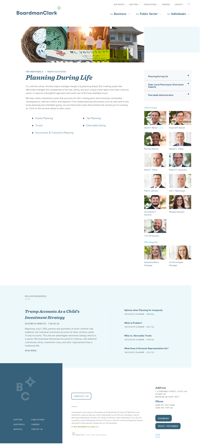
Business (118, 13)
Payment (163, 418)
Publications (150, 4)
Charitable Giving (96, 125)
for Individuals (34, 71)
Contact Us (81, 396)
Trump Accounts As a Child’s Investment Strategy (52, 314)
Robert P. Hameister (178, 169)
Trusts (39, 125)
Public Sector (147, 13)
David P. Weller (153, 127)
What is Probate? (133, 322)
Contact (179, 4)
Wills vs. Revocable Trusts (138, 335)
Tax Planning (93, 118)
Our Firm (133, 4)
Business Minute (35, 323)
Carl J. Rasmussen (177, 190)
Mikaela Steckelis (176, 211)
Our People (119, 4)
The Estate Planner (134, 314)
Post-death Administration (160, 94)
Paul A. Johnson (151, 190)
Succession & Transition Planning (54, 132)
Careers (166, 4)
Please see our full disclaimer (105, 423)
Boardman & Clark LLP (39, 10)
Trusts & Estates (56, 71)
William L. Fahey (176, 148)
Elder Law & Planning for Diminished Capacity (165, 85)
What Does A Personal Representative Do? (146, 348)
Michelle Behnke (151, 148)
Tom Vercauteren (151, 235)
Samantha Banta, (151, 264)
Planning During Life (158, 76)
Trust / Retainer (168, 425)
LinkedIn (157, 436)
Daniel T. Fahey (150, 169)
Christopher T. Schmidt (150, 213)
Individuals (176, 13)
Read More (31, 350)
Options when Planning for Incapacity (143, 310)
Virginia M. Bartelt (177, 127)
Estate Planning (44, 118)
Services (18, 429)
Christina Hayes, (176, 264)
